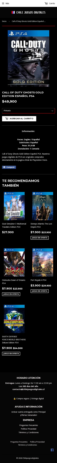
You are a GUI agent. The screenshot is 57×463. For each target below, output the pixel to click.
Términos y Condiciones (29, 432)
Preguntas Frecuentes (28, 425)
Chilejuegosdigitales (31, 458)
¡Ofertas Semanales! (28, 415)
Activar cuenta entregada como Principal (28, 412)
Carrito (52, 3)
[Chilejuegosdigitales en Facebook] (52, 451)
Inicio (4, 21)
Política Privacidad (28, 429)
